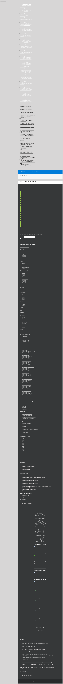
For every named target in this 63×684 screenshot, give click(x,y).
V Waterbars (24, 254)
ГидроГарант (22, 315)
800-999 (23, 299)
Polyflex (23, 268)
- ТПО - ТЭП (24, 407)
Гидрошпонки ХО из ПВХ (26, 391)
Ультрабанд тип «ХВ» (25, 340)
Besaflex (23, 266)
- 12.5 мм (23, 438)
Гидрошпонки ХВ (25, 383)
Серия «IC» (23, 274)
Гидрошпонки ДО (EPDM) (27, 364)
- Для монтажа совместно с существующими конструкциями (32, 433)
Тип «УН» (23, 324)
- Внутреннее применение (26, 423)
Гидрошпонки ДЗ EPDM (26, 359)
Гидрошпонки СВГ (25, 376)
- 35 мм (23, 444)
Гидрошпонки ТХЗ (25, 381)
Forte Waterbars (24, 257)
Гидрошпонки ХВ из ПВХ (26, 386)
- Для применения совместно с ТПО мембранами (30, 430)
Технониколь (22, 292)
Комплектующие (36, 171)
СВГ (22, 223)
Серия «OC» (24, 276)
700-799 (23, 298)
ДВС (23, 219)
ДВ (22, 191)
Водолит (21, 329)
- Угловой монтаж (25, 432)
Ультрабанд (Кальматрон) (25, 334)
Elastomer (23, 305)
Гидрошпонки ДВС (25, 357)
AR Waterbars (24, 251)
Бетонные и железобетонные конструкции (35, 643)
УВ (22, 215)
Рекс (21, 310)
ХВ (22, 200)
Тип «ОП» (23, 321)
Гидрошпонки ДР (25, 373)
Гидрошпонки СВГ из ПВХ (27, 379)
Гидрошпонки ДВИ (25, 355)
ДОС (23, 221)
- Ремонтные (24, 426)
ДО (22, 193)
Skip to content (3, 1)
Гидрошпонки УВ (25, 382)
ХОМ (23, 206)
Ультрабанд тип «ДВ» (25, 336)
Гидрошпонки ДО (25, 363)
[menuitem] (26, 10)
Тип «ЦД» (23, 325)
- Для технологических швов (27, 415)
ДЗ (22, 196)
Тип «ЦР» (23, 327)
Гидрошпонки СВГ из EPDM (27, 377)
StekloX (21, 307)
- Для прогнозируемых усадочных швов (28, 417)
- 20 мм (23, 440)
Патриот (21, 331)
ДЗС (22, 198)
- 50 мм (23, 447)
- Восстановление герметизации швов (28, 427)
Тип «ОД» (23, 319)
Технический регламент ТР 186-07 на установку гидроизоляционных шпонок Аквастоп (36, 662)
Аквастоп (27, 247)
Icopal (21, 290)
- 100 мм (23, 450)
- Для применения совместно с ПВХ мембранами (30, 429)
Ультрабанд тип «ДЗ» (25, 337)
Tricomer (23, 304)
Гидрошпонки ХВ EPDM (26, 385)
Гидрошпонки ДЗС (25, 362)
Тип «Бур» (23, 317)
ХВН (22, 202)
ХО (22, 204)
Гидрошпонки (24, 350)
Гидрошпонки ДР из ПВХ (26, 375)
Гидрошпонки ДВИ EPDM (27, 356)
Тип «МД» (23, 318)
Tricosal (21, 302)
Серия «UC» (24, 281)
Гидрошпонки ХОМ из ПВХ (27, 393)
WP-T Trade (22, 287)
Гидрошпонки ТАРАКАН (26, 380)
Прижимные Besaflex (25, 267)
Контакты (23, 171)
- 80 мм (23, 449)
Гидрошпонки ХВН (25, 387)
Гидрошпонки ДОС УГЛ (26, 371)
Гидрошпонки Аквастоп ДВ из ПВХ (28, 351)
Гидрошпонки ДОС (25, 370)
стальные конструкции (28, 646)
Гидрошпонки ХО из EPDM (27, 389)
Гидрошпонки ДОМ (25, 369)
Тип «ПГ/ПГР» (24, 322)
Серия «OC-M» (24, 277)
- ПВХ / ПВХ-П (24, 406)
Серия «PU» (24, 280)
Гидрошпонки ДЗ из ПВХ (26, 361)
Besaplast (22, 261)
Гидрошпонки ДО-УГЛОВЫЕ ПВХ (28, 367)
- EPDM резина (24, 409)
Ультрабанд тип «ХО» (25, 341)
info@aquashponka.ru (30, 502)
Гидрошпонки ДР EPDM (26, 374)
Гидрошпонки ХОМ (25, 392)
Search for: (21, 236)
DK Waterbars (24, 255)
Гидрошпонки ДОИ (25, 368)
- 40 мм (23, 446)
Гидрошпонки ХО (25, 388)
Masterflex (22, 312)
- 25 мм (23, 441)
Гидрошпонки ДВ (25, 352)
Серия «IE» (23, 275)
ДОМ (23, 208)
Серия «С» (23, 273)
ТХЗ (22, 226)
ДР (22, 211)
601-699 (23, 297)
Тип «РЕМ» (24, 323)
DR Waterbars (24, 256)
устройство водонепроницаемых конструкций (34, 654)
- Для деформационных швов (27, 414)
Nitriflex (23, 263)
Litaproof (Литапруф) (24, 270)
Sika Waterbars (23, 249)
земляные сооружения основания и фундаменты (35, 647)
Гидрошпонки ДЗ (25, 358)
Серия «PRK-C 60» (25, 279)
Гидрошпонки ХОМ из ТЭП (27, 394)
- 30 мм (23, 443)
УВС (22, 217)
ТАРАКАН (23, 213)
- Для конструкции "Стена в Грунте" (28, 418)
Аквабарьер (22, 247)
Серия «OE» (24, 282)
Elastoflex (23, 264)
